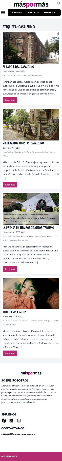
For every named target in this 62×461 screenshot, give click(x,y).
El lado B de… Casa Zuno (18, 66)
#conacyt (16, 236)
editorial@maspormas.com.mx (18, 433)
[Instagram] (19, 420)
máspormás (9, 456)
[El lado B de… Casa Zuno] (31, 48)
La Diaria (16, 12)
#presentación (40, 236)
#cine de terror (19, 321)
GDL (22, 71)
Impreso (49, 12)
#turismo (52, 152)
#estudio (24, 236)
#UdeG (5, 156)
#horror (6, 324)
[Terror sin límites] (31, 293)
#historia (38, 75)
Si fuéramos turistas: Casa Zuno (23, 143)
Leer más (10, 100)
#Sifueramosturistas (40, 152)
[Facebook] (3, 420)
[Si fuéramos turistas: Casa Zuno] (31, 124)
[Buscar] (59, 3)
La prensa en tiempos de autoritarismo (28, 227)
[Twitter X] (11, 420)
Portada (33, 12)
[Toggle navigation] (3, 13)
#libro (31, 236)
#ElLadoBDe (29, 75)
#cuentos (55, 321)
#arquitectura (8, 75)
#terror (13, 324)
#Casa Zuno (19, 75)
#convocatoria (32, 321)
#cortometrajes (44, 321)
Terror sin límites (14, 312)
